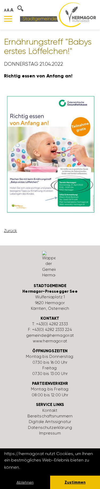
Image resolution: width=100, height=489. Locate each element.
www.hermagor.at (50, 341)
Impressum (50, 433)
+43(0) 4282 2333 (52, 324)
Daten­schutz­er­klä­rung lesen (50, 467)
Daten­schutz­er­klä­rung (50, 427)
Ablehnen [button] (25, 482)
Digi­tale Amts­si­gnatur (50, 421)
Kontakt (49, 410)
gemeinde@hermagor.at (50, 335)
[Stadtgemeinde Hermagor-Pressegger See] (58, 14)
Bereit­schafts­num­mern (50, 416)
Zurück (10, 230)
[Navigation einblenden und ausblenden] (8, 19)
